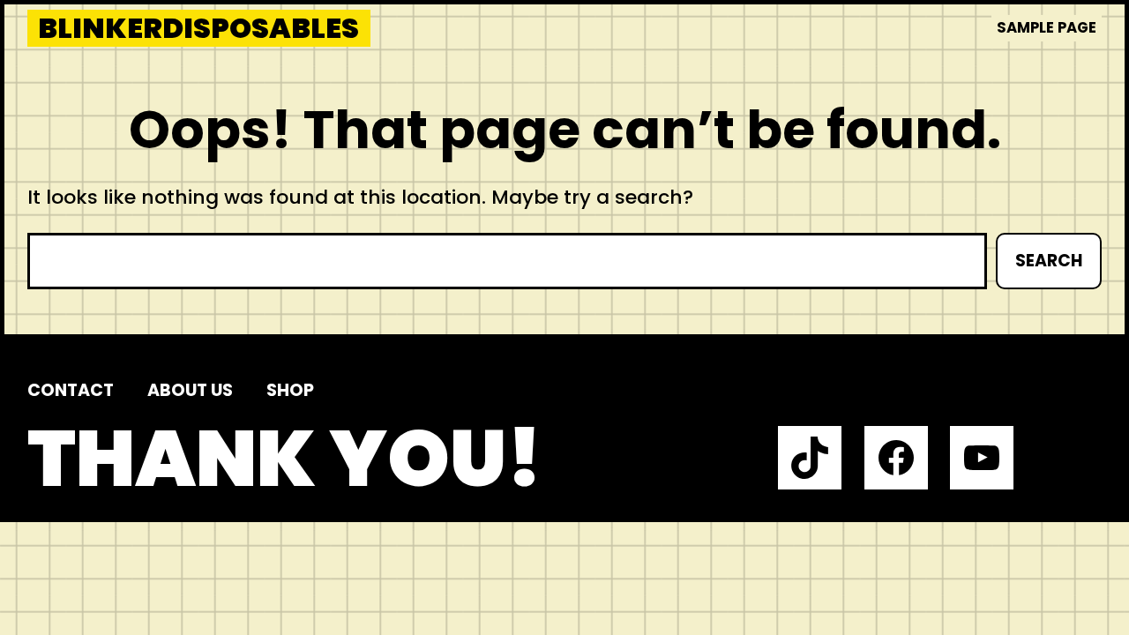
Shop (290, 390)
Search (1048, 261)
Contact (70, 390)
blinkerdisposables (198, 28)
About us (190, 390)
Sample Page (1046, 28)
